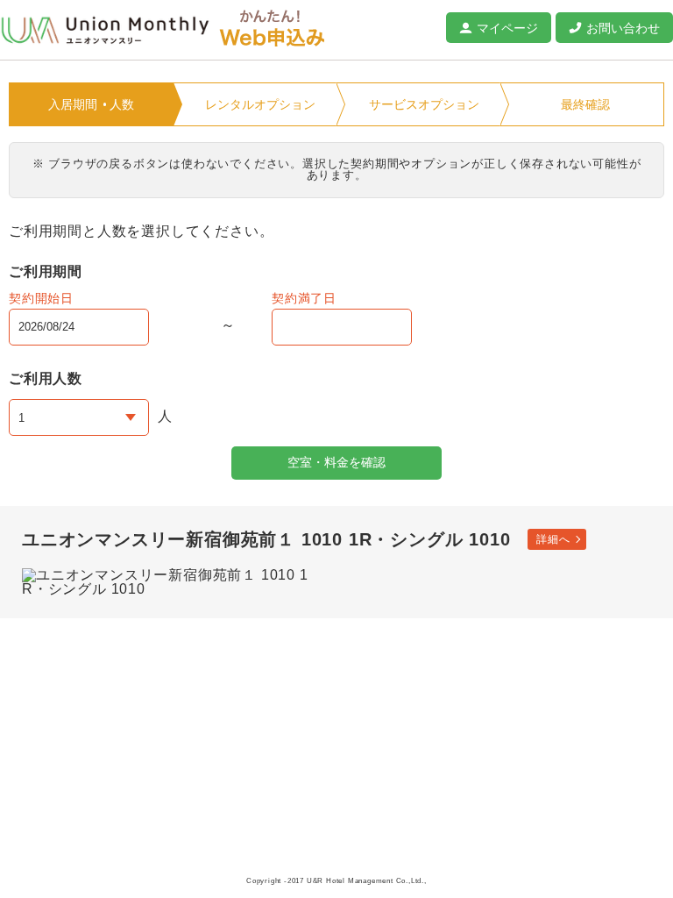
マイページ (507, 28)
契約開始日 (41, 298)
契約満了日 (304, 298)
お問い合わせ (623, 28)
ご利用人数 (45, 378)
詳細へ (553, 539)
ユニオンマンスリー (105, 30)
